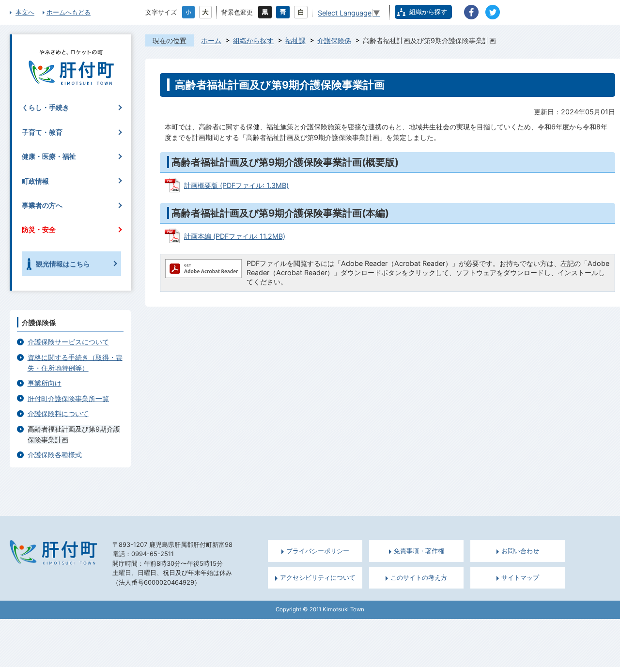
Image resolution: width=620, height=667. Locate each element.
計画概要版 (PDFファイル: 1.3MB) (236, 185)
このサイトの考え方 (418, 577)
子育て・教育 (42, 132)
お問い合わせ (520, 551)
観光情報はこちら (63, 264)
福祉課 (295, 40)
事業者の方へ (42, 205)
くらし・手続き (45, 107)
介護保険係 (334, 40)
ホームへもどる (68, 12)
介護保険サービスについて (68, 342)
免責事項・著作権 (419, 551)
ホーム (211, 40)
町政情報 (35, 181)
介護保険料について (58, 413)
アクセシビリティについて (318, 577)
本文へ (25, 12)
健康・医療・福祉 (49, 156)
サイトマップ (520, 577)
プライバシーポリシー (317, 551)
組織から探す (428, 12)
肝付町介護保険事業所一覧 (68, 398)
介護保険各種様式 (55, 454)
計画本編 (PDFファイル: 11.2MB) (234, 236)
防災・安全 (39, 229)
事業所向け (45, 383)
